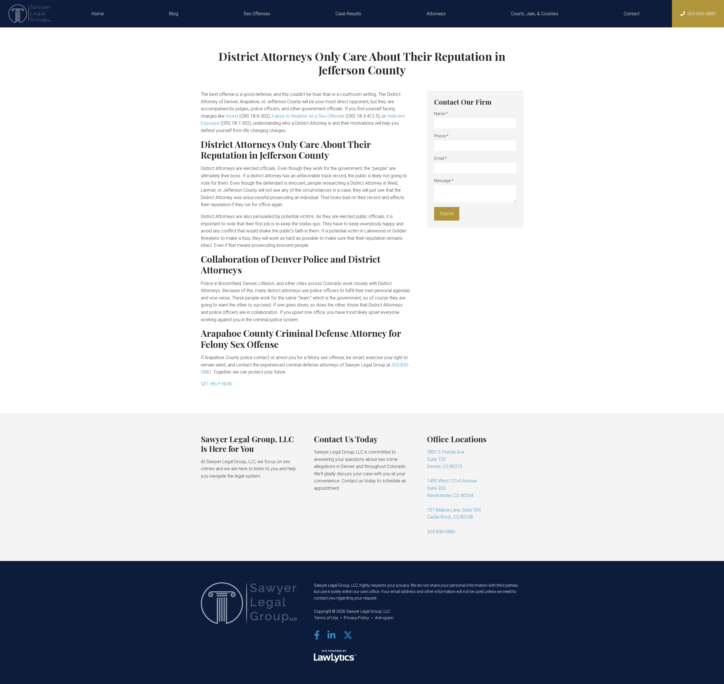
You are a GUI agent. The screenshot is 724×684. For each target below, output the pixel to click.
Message (443, 180)
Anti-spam (384, 618)
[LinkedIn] (331, 635)
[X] (347, 635)
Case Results (348, 13)
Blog (173, 13)
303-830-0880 (701, 13)
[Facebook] (317, 635)
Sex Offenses (257, 13)
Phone (441, 136)
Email (440, 158)
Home (98, 13)
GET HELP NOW (216, 384)
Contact (631, 13)
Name (441, 113)
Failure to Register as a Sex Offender (308, 116)
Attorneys (436, 13)
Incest (232, 116)
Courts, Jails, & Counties (534, 13)
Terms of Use (326, 618)
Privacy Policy (356, 618)
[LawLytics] (335, 656)
